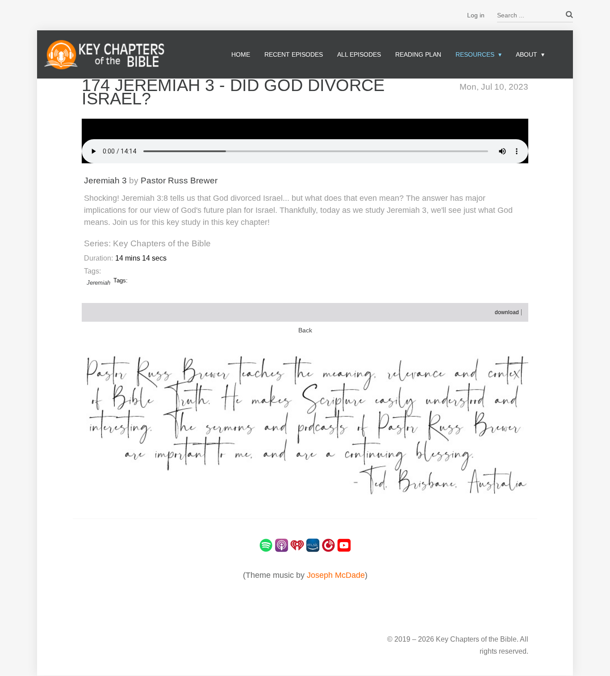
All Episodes (359, 54)
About (526, 54)
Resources (474, 54)
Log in (476, 15)
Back (305, 330)
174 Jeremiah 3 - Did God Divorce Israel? (233, 92)
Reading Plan (418, 54)
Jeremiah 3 (105, 180)
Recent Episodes (293, 54)
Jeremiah (98, 282)
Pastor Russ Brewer (179, 180)
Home (240, 54)
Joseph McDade (336, 575)
